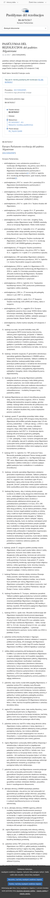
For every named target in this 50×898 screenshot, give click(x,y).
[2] (16, 178)
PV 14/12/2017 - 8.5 (16, 122)
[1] (28, 173)
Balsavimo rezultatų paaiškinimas (21, 125)
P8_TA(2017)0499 (15, 131)
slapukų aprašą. (25, 894)
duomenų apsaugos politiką (26, 891)
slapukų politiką (42, 891)
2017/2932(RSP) (20, 90)
